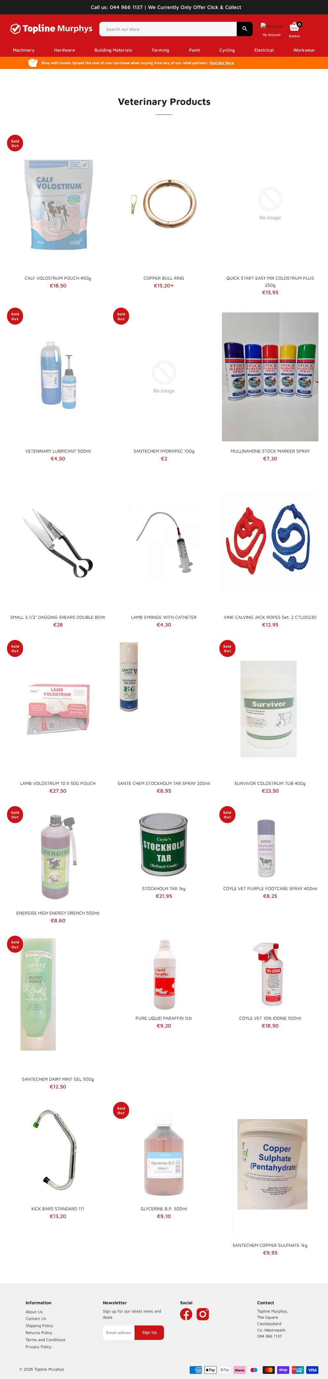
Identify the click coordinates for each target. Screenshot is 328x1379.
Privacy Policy (39, 1346)
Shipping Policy (39, 1325)
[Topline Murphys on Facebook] (186, 1323)
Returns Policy (39, 1332)
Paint (194, 50)
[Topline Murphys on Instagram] (203, 1323)
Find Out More (221, 63)
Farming (160, 50)
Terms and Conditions (45, 1339)
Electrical (264, 50)
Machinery (24, 50)
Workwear (304, 50)
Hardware (64, 50)
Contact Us (36, 1318)
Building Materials (113, 50)
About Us (34, 1311)
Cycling (227, 50)
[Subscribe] (149, 1332)
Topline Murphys (49, 1369)
